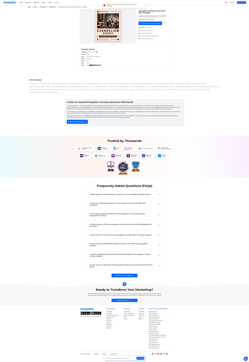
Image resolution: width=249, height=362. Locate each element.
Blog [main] (125, 317)
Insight (43, 2)
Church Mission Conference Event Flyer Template (58, 89)
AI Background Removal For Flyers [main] (157, 335)
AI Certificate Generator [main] (154, 322)
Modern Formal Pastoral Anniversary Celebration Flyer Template (140, 83)
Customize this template (151, 23)
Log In (232, 2)
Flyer (35, 7)
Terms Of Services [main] (85, 354)
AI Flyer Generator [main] (153, 311)
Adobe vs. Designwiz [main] (129, 315)
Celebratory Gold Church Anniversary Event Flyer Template (119, 86)
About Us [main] (141, 318)
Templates (28, 2)
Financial (108, 318)
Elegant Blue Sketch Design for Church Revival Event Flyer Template (177, 89)
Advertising (109, 311)
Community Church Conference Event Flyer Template (77, 89)
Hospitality (109, 320)
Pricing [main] (50, 2)
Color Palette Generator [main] (154, 344)
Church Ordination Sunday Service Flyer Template (93, 83)
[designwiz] (153, 353)
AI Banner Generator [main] (154, 318)
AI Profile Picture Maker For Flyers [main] (157, 337)
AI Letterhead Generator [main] (155, 324)
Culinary (108, 322)
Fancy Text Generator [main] (154, 346)
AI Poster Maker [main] (153, 313)
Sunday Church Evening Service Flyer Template (59, 83)
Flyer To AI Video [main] (153, 329)
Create (141, 358)
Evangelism (52, 7)
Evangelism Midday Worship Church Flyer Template (39, 89)
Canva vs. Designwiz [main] (129, 313)
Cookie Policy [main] (113, 354)
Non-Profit (109, 326)
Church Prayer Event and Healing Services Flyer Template (40, 83)
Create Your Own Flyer (76, 121)
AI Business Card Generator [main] (155, 320)
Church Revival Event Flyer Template (76, 83)
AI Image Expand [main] (153, 340)
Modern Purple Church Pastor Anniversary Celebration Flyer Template (115, 83)
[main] (57, 2)
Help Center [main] (141, 311)
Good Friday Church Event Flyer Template (136, 89)
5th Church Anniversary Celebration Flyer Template (98, 86)
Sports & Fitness (110, 317)
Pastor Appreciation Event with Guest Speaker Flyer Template (208, 86)
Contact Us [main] (141, 313)
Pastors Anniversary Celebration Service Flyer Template (140, 86)
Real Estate (109, 324)
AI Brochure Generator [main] (154, 317)
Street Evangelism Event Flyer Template (59, 86)
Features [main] (36, 2)
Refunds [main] (96, 354)
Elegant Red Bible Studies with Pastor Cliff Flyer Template (164, 83)
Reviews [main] (141, 317)
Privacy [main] (104, 354)
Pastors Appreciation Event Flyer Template (183, 83)
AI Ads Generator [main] (153, 326)
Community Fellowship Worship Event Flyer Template (200, 89)
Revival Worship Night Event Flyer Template (37, 92)
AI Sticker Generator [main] (154, 333)
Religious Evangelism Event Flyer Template (104, 111)
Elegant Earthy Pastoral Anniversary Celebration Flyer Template (163, 86)
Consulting (109, 313)
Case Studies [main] (127, 311)
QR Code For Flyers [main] (153, 342)
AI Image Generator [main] (153, 331)
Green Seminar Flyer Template (52, 92)
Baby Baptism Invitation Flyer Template (199, 83)
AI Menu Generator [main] (153, 315)
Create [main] (21, 2)
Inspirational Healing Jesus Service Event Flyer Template (99, 89)
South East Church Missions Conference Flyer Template (78, 86)
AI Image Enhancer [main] (153, 338)
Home (29, 7)
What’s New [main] (142, 315)
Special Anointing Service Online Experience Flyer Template (40, 86)
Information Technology (112, 315)
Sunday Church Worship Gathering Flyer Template (154, 89)
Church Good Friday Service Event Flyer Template (119, 89)
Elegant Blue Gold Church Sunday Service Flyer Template (186, 86)
